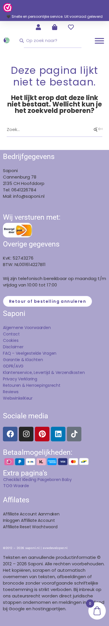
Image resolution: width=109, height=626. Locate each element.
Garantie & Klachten (23, 360)
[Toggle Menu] (99, 40)
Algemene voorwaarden (27, 328)
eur (29, 398)
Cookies (10, 340)
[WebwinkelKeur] (7, 7)
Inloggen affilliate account (29, 520)
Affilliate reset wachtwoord (30, 527)
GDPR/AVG (13, 366)
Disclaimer (13, 347)
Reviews (10, 392)
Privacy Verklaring (20, 379)
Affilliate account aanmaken (31, 514)
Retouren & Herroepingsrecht (31, 385)
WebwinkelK (14, 398)
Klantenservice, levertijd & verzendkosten (44, 372)
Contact (11, 334)
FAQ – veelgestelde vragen (29, 353)
